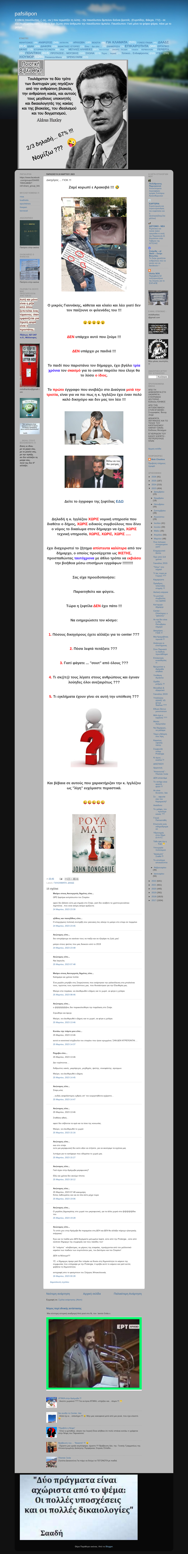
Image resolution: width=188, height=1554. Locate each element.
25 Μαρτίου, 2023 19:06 (64, 1199)
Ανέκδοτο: (158, 805)
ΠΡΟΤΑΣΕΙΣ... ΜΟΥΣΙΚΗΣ (64, 53)
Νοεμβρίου (159, 498)
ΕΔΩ (120, 501)
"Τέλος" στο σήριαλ (158, 568)
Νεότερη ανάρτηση (58, 1293)
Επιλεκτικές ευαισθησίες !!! (160, 660)
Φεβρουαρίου (160, 867)
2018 (154, 896)
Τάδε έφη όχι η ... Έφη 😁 (160, 842)
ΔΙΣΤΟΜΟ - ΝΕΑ (157, 226)
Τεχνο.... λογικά (109, 53)
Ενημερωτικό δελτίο (159, 552)
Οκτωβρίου (159, 504)
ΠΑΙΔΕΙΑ (135, 50)
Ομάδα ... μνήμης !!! (159, 682)
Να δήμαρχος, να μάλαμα (159, 729)
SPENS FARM (74, 57)
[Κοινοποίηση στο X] (71, 878)
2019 (154, 892)
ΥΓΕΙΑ (159, 53)
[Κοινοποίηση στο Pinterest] (77, 878)
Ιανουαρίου (159, 874)
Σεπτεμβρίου (160, 511)
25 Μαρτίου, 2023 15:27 (64, 1157)
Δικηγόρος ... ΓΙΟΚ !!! (159, 631)
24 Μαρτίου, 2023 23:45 (64, 926)
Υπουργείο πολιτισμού (159, 849)
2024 (154, 484)
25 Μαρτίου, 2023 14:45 (64, 1077)
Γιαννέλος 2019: (160, 694)
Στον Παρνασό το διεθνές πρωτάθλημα (160, 651)
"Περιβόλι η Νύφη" (66, 1428)
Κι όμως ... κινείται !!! (158, 759)
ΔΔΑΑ (30, 46)
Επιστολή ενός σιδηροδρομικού (160, 826)
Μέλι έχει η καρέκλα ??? (160, 716)
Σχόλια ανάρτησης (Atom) (70, 1300)
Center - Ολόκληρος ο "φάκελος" (160, 613)
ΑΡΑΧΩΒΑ (79, 42)
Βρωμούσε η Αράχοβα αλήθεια (159, 669)
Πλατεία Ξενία (64, 1458)
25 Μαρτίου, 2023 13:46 (64, 1022)
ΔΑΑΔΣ (163, 42)
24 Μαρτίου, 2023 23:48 (64, 948)
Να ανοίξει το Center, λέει (69, 1413)
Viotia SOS (154, 273)
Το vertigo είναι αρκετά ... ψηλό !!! (160, 784)
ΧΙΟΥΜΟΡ (26, 57)
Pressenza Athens (53, 57)
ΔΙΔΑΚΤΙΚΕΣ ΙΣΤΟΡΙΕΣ (69, 46)
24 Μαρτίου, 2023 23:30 (64, 909)
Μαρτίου (158, 539)
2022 (154, 881)
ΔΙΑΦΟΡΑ (46, 46)
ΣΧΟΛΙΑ (90, 53)
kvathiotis (24, 200)
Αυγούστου (159, 517)
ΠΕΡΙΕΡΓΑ (163, 49)
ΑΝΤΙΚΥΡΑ (64, 43)
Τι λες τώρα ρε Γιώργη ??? (160, 574)
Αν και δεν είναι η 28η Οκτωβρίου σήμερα (160, 623)
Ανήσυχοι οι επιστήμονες (160, 644)
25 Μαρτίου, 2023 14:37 (64, 1044)
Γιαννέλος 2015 (160, 563)
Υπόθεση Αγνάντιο (158, 676)
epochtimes (25, 204)
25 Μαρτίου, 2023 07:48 (64, 964)
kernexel (24, 211)
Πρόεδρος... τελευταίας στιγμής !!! (159, 585)
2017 (154, 900)
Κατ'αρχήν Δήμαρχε (158, 606)
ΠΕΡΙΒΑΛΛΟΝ (147, 50)
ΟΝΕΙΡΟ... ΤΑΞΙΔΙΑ (119, 50)
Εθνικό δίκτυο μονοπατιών (160, 710)
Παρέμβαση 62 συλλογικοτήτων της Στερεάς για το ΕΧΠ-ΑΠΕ (156, 279)
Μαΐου (157, 531)
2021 (154, 885)
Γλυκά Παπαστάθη (160, 819)
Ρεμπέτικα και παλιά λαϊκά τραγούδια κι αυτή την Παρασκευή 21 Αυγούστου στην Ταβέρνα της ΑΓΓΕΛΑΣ (157, 236)
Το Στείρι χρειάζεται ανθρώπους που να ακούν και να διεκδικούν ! (157, 262)
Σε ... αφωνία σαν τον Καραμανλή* (160, 799)
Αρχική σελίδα (92, 1293)
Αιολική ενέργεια (160, 592)
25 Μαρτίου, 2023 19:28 (64, 1218)
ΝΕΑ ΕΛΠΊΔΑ (104, 50)
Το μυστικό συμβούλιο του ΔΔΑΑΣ (159, 598)
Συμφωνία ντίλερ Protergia (158, 751)
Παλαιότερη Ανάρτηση (128, 1293)
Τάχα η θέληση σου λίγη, (160, 735)
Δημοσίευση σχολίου (59, 1282)
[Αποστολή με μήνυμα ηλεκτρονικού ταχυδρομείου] (66, 878)
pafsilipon (26, 14)
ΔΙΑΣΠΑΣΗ (158, 764)
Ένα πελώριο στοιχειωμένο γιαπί (160, 544)
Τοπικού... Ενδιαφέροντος (135, 53)
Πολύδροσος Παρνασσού (155, 185)
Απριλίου (158, 535)
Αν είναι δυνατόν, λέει (160, 791)
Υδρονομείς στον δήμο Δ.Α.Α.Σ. (159, 835)
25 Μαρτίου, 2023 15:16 (64, 1133)
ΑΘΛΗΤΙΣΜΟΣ (26, 43)
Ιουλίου (157, 523)
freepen (23, 207)
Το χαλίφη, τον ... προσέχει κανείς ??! (160, 811)
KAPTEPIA (154, 204)
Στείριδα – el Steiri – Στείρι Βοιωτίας (155, 253)
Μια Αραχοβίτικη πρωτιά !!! (160, 638)
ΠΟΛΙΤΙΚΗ (33, 53)
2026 (154, 477)
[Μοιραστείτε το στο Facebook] (74, 878)
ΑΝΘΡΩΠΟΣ (45, 42)
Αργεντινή (157, 768)
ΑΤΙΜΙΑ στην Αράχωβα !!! (69, 1398)
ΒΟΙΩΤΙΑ (96, 43)
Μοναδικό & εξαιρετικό (158, 689)
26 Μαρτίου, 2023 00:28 (64, 1276)
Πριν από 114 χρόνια (159, 558)
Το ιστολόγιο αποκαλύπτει (160, 861)
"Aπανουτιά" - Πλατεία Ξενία (160, 773)
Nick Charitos (158, 459)
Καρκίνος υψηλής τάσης (158, 742)
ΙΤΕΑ (62, 50)
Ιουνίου (157, 527)
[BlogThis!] (68, 878)
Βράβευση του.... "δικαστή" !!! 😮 (73, 1443)
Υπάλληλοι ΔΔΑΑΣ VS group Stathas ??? (160, 701)
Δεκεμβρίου (159, 492)
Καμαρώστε (158, 580)
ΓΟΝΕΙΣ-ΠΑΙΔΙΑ (144, 43)
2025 (154, 481)
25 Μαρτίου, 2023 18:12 (64, 1179)
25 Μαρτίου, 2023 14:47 (64, 1099)
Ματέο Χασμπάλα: (159, 722)
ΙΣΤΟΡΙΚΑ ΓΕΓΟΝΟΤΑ (44, 49)
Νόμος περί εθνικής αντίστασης (64, 1308)
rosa (22, 197)
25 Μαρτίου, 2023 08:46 (64, 995)
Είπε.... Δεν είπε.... (93, 46)
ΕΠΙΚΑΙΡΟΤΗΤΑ (136, 46)
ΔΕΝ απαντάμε (160, 778)
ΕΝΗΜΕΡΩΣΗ (113, 46)
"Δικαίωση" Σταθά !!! (158, 855)
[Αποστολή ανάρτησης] (61, 879)
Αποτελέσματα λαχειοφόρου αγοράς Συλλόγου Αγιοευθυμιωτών (156, 192)
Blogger (109, 1546)
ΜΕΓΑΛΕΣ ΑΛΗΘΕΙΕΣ (80, 49)
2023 (154, 488)
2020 (154, 889)
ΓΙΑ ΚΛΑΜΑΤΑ (116, 42)
